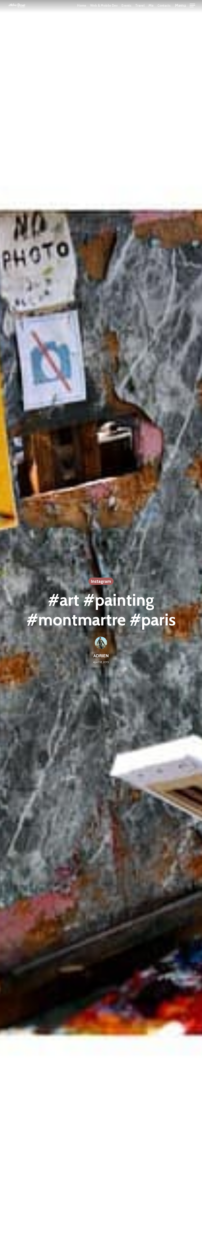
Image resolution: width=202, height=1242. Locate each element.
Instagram (101, 581)
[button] (185, 5)
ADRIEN (101, 655)
